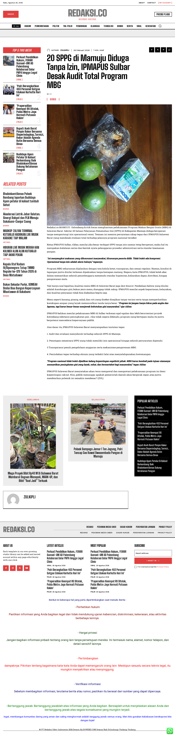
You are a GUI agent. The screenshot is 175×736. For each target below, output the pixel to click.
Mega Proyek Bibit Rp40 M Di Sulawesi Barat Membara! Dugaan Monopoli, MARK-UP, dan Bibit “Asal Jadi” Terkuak (33, 477)
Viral (19, 80)
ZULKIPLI (64, 50)
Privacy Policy (163, 567)
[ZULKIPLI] (49, 50)
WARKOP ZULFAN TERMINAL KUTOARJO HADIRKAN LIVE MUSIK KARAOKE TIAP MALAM (20, 234)
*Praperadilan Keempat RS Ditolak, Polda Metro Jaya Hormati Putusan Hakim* (27, 112)
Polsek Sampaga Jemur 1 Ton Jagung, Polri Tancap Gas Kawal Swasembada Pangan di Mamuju (98, 452)
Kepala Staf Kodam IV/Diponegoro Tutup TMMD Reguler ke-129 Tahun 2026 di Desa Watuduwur (20, 269)
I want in (151, 561)
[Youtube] (27, 568)
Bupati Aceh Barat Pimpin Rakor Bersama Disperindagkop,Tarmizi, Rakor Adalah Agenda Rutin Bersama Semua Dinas (30, 136)
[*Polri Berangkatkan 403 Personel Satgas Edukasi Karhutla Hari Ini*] (8, 90)
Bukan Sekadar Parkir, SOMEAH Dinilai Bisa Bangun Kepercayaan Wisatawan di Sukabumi (21, 288)
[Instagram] (13, 568)
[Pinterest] (163, 49)
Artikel (7, 242)
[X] (157, 49)
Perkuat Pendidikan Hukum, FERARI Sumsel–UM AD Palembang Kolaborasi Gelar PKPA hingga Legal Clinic (27, 66)
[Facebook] (151, 49)
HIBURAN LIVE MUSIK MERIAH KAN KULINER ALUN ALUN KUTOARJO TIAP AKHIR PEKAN (21, 251)
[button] (160, 26)
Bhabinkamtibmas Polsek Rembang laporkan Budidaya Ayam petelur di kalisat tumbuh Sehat (21, 199)
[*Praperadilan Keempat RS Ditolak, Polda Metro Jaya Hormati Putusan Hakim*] (8, 109)
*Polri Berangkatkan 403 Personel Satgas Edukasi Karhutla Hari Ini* (28, 90)
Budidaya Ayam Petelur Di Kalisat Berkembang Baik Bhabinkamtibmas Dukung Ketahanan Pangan (27, 162)
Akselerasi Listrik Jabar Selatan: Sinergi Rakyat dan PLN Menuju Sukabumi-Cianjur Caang (21, 217)
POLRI (19, 99)
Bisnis (6, 209)
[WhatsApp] (169, 49)
